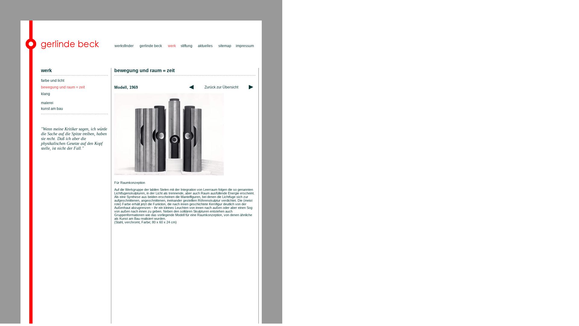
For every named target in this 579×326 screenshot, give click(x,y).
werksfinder (124, 46)
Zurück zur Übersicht (221, 87)
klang (45, 94)
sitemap (224, 46)
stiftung (186, 46)
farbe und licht (52, 80)
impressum (245, 46)
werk (46, 70)
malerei (47, 103)
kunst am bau (52, 109)
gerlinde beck (151, 46)
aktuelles (205, 46)
